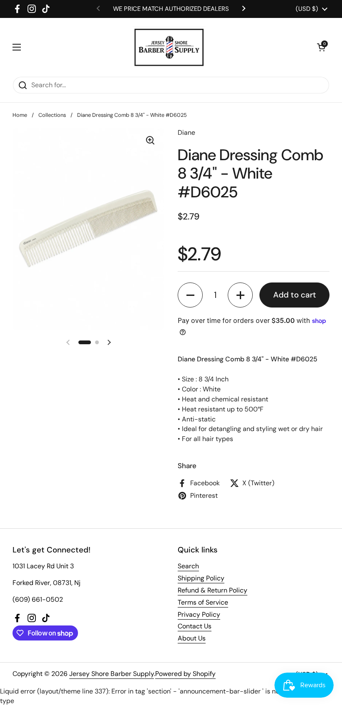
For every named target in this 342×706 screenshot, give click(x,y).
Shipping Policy (201, 578)
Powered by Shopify (185, 673)
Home (20, 115)
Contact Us (194, 626)
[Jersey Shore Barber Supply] (169, 47)
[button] (321, 47)
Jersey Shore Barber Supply (111, 673)
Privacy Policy (199, 614)
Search (188, 566)
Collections (52, 115)
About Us (192, 638)
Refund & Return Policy (212, 590)
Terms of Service (203, 602)
